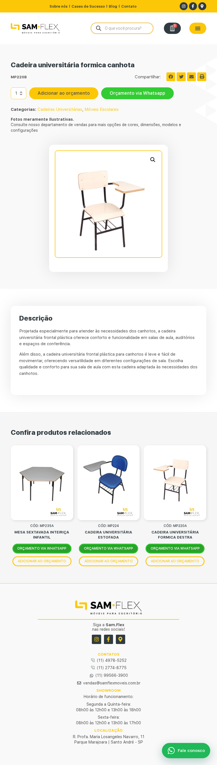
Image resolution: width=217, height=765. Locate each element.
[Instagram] (184, 6)
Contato (128, 6)
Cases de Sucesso (88, 6)
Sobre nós (58, 6)
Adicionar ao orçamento (64, 93)
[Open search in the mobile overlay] (122, 28)
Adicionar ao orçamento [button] (42, 561)
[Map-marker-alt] (202, 6)
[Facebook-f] (193, 6)
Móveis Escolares (101, 109)
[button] (197, 28)
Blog (113, 6)
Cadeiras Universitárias (60, 109)
